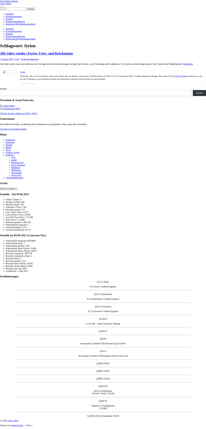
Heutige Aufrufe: (13, 202)
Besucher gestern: (14, 209)
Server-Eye (16, 175)
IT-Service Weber (180, 76)
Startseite (10, 14)
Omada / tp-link (12, 152)
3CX (13, 157)
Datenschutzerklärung (15, 21)
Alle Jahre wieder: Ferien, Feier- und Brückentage (36, 53)
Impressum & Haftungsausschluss (20, 24)
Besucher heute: (13, 204)
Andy (17, 59)
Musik (8, 147)
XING (34, 113)
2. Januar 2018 (6, 59)
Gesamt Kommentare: (16, 230)
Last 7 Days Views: (15, 212)
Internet (9, 145)
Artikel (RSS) (8, 106)
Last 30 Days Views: (15, 215)
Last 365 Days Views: (16, 217)
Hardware (10, 142)
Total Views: (11, 220)
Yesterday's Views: (14, 207)
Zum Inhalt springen (9, 1)
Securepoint (16, 172)
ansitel (14, 160)
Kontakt (9, 19)
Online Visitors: (13, 199)
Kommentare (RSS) (11, 109)
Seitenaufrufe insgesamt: (17, 225)
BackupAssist (17, 162)
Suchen (3, 88)
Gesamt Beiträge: (13, 227)
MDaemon (16, 170)
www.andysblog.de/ (27, 83)
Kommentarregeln (14, 16)
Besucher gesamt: (14, 222)
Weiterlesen (188, 64)
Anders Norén (17, 425)
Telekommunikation (14, 178)
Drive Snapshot (18, 165)
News (8, 150)
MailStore (15, 167)
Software (10, 155)
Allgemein (10, 140)
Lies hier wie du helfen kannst (13, 129)
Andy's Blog (5, 4)
